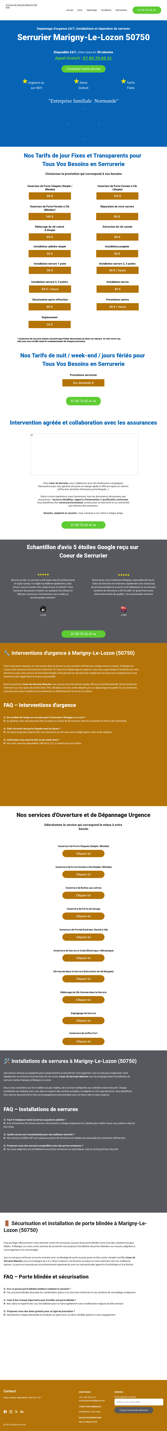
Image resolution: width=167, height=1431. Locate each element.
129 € (117, 196)
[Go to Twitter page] (16, 1411)
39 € (50, 270)
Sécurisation (121, 10)
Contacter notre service (83, 69)
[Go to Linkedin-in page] (21, 1411)
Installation (106, 10)
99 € (50, 196)
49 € (117, 289)
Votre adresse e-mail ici (125, 1397)
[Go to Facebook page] (5, 1411)
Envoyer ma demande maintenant (134, 1410)
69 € (117, 237)
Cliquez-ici (83, 853)
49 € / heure (117, 270)
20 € (49, 324)
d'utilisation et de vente (90, 1411)
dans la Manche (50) (88, 1422)
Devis (79, 10)
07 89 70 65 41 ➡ (83, 401)
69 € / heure (50, 289)
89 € (49, 306)
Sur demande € (83, 383)
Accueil (69, 10)
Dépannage (92, 10)
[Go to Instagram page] (10, 1411)
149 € (49, 216)
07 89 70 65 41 (147, 10)
